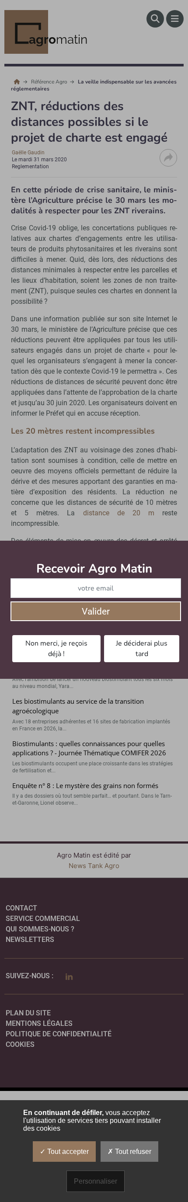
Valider (96, 611)
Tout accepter (67, 1151)
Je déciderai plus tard (141, 649)
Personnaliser (95, 1181)
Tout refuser (132, 1151)
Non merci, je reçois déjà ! (56, 649)
